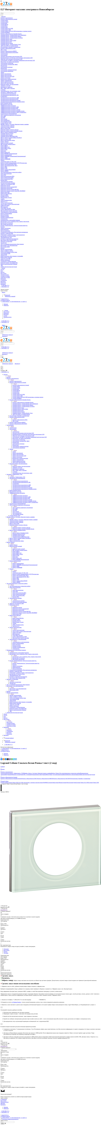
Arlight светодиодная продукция (87, 774)
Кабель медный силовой (18, 549)
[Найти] (2, 15)
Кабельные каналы (17, 607)
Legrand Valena (4, 782)
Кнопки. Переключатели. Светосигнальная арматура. (25, 663)
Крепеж (65, 774)
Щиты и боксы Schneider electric (20, 533)
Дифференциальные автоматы (20, 495)
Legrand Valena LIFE (94, 782)
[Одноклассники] (3, 759)
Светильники (15, 431)
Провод (14, 571)
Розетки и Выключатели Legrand (20, 385)
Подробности (4, 910)
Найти (2, 1123)
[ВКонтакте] (1, 759)
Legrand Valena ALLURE (82, 782)
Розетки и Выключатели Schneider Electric (22, 402)
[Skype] (14, 759)
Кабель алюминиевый (18, 563)
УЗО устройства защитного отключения (22, 507)
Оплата (5, 951)
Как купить (9, 722)
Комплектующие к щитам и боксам (21, 527)
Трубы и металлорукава (18, 630)
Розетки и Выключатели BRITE (45, 778)
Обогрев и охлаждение (15, 682)
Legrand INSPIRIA (43, 782)
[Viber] (10, 759)
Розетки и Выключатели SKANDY (62, 778)
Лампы (14, 451)
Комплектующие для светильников (21, 466)
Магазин (3, 1103)
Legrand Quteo (72, 782)
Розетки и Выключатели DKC (20, 419)
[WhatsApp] (12, 759)
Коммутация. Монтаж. (18, 618)
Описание (6, 949)
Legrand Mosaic (58, 782)
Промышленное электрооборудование (19, 652)
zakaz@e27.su (5, 298)
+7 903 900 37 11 (5, 285)
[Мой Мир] (6, 759)
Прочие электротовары (15, 695)
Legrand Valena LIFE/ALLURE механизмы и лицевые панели (23, 782)
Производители (5, 1102)
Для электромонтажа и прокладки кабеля (19, 586)
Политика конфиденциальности (10, 1119)
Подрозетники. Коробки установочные (80, 778)
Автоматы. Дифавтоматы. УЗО (17, 477)
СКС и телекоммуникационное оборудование (34, 774)
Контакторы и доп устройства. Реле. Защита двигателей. (26, 656)
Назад (9, 375)
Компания (9, 730)
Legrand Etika (51, 782)
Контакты (3, 1104)
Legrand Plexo (65, 782)
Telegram (6, 304)
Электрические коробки (18, 600)
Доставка (6, 953)
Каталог (9, 377)
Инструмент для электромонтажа (17, 688)
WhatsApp (6, 305)
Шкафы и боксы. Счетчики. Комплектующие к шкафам (23, 519)
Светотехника (13, 427)
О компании (4, 1099)
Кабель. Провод (13, 545)
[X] (8, 759)
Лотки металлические (17, 590)
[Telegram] (16, 759)
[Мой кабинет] (1, 351)
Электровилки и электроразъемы (20, 642)
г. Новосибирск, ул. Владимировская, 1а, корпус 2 (14, 301)
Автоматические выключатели (20, 481)
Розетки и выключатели (15, 381)
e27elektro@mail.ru (5, 300)
